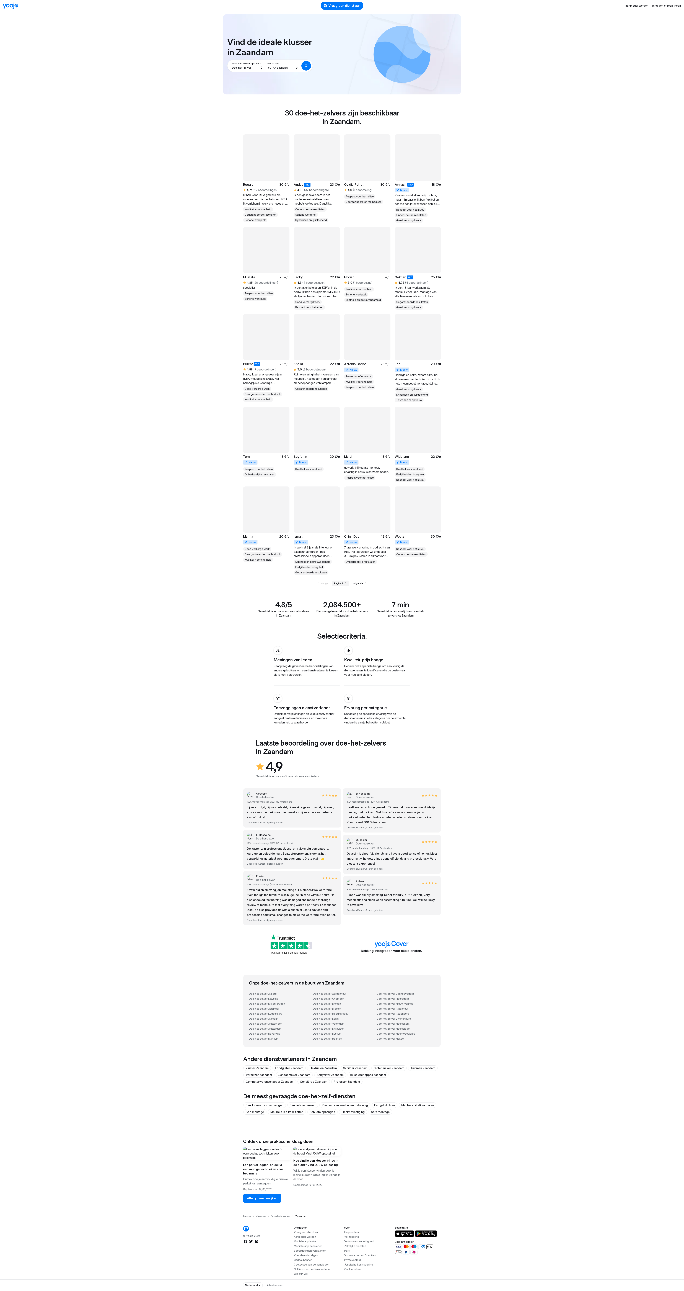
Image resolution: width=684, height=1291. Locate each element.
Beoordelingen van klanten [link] (310, 1250)
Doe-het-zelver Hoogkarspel (330, 1013)
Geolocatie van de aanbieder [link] (311, 1264)
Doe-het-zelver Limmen (327, 1003)
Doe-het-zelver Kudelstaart (265, 1013)
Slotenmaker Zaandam (389, 1068)
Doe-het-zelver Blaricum (263, 1038)
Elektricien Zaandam (323, 1068)
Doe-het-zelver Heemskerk (393, 1023)
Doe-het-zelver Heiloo (390, 1038)
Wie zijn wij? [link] (301, 1273)
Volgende (358, 583)
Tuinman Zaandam (423, 1068)
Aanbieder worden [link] (305, 1236)
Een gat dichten (384, 1105)
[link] (367, 169)
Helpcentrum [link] (351, 1232)
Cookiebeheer (353, 1269)
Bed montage (255, 1112)
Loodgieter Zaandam (289, 1068)
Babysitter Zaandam (330, 1075)
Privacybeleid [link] (352, 1259)
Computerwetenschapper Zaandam (270, 1081)
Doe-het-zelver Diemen (327, 1008)
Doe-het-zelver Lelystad (263, 998)
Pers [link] (347, 1250)
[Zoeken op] (306, 66)
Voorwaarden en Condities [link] (360, 1255)
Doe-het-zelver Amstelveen (265, 1023)
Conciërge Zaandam (313, 1081)
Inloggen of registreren (666, 5)
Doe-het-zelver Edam (326, 1018)
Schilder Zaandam (355, 1068)
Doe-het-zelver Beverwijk (264, 1033)
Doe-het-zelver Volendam (328, 1023)
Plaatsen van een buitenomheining (345, 1105)
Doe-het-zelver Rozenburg (393, 1013)
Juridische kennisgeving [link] (358, 1264)
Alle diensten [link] (275, 1285)
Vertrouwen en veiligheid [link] (359, 1241)
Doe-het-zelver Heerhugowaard (396, 1033)
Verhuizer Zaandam (259, 1075)
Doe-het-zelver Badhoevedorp (395, 993)
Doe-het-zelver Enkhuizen (328, 1028)
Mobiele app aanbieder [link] (308, 1246)
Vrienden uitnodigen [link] (306, 1255)
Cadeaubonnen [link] (303, 1259)
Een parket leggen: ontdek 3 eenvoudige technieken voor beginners (263, 1169)
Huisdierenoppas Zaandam (368, 1075)
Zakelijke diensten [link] (355, 1246)
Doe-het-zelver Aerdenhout (329, 993)
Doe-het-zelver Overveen (328, 998)
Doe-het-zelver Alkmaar (263, 1018)
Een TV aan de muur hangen (264, 1105)
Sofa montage (380, 1112)
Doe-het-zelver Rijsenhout (392, 1008)
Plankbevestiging (353, 1112)
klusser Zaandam (257, 1068)
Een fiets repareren (302, 1105)
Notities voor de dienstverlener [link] (312, 1269)
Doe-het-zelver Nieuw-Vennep (395, 1003)
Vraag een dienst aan (344, 5)
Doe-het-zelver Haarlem (327, 1038)
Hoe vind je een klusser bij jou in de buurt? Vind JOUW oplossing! (315, 1163)
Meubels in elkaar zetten (286, 1112)
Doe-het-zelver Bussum (327, 1033)
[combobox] (247, 65)
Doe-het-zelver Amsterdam (265, 1028)
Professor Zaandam (347, 1081)
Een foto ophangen (322, 1112)
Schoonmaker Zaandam (294, 1075)
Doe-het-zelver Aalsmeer (264, 1008)
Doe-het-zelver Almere (263, 993)
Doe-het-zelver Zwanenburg (394, 1018)
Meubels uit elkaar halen (417, 1105)
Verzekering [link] (351, 1236)
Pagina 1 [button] (338, 583)
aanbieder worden (636, 5)
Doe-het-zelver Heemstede (393, 1028)
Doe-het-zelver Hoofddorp (393, 998)
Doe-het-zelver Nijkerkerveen (267, 1003)
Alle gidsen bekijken (262, 1198)
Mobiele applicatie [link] (305, 1241)
